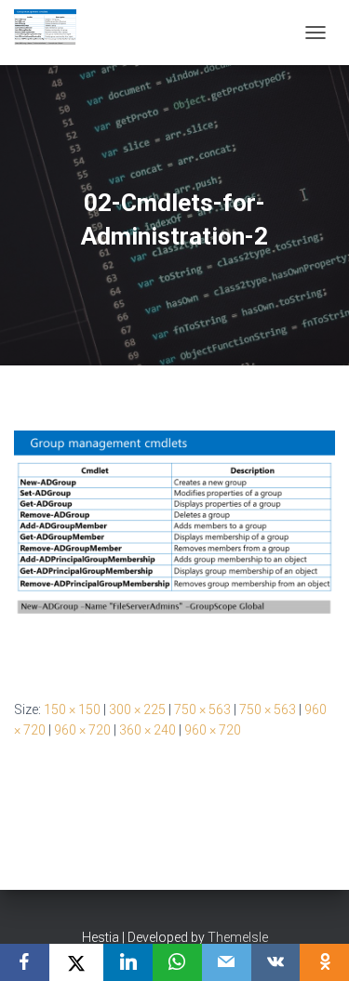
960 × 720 (82, 729)
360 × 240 (147, 729)
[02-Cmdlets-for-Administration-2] (174, 549)
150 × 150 (72, 709)
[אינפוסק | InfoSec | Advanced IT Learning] (52, 32)
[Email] (226, 962)
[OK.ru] (324, 962)
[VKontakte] (276, 962)
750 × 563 (202, 709)
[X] (76, 962)
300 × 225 (137, 709)
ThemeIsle (238, 937)
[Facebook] (24, 962)
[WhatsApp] (177, 962)
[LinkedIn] (128, 962)
